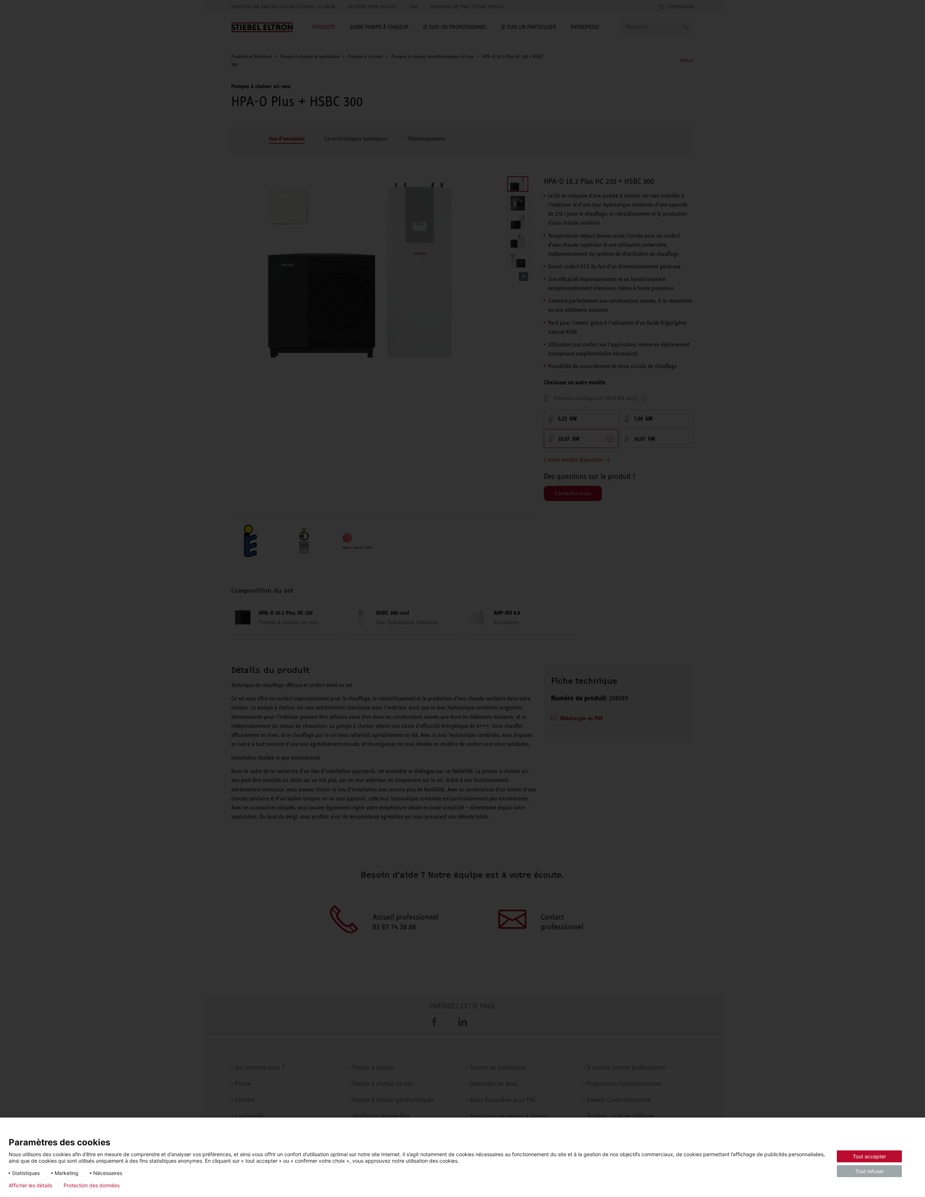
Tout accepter (869, 1156)
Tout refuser (869, 1171)
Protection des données (92, 1185)
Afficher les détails (30, 1185)
